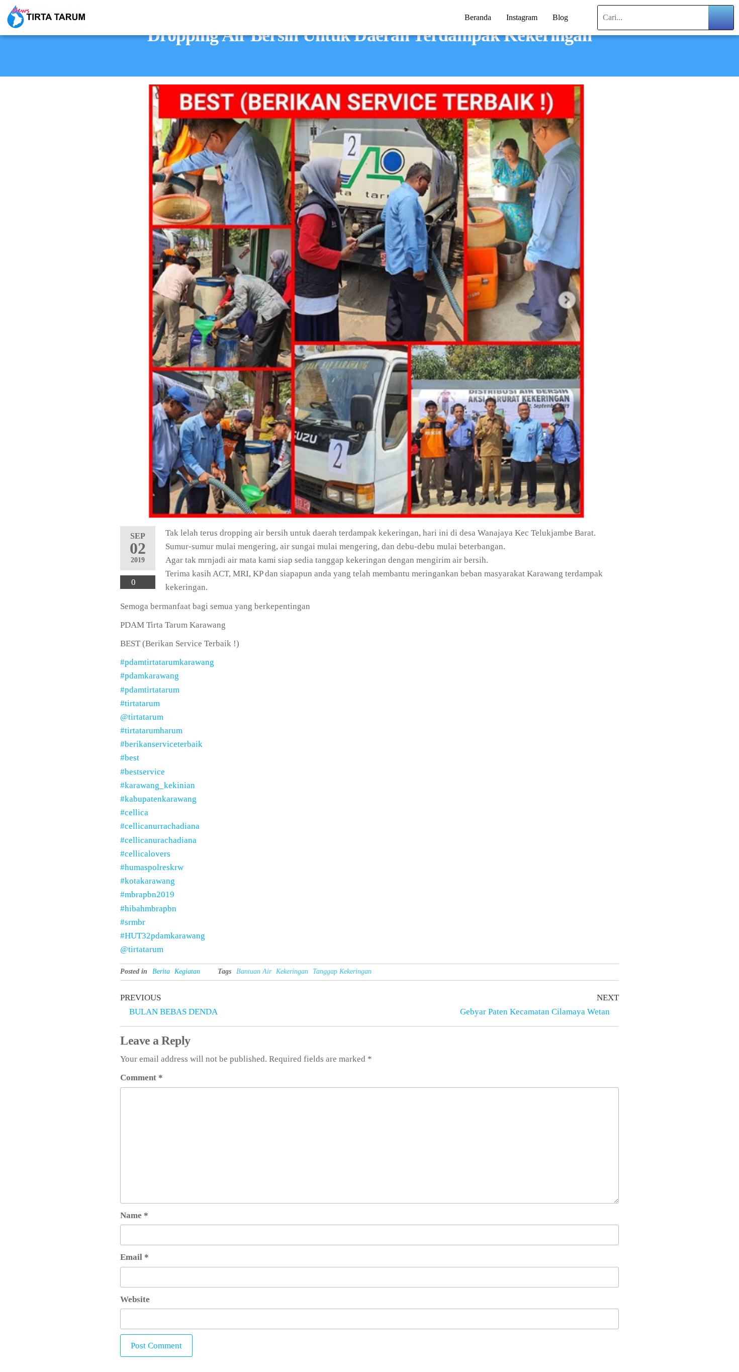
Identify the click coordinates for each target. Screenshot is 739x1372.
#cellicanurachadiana (158, 840)
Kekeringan (292, 971)
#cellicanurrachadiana (160, 826)
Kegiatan (187, 971)
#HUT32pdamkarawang (162, 935)
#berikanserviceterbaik (161, 744)
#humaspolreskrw (151, 867)
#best (129, 757)
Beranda (478, 17)
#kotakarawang (147, 881)
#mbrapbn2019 (147, 894)
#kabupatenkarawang (158, 799)
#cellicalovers (145, 854)
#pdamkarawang (149, 675)
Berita (161, 971)
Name (134, 1215)
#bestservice (142, 772)
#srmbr (132, 922)
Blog (560, 17)
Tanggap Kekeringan (342, 971)
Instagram (521, 17)
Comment (141, 1077)
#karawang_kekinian (157, 785)
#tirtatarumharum (151, 730)
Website (135, 1299)
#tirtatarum (140, 703)
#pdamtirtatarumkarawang (167, 662)
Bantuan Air (253, 971)
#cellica (134, 812)
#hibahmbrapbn (148, 908)
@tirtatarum (141, 717)
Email (134, 1257)
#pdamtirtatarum (149, 690)
